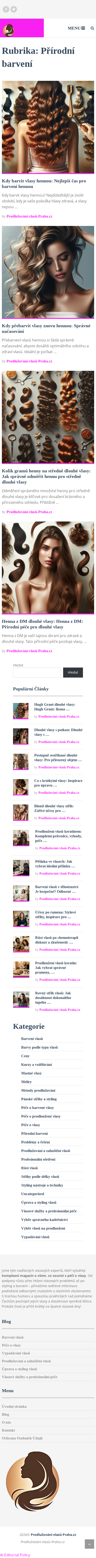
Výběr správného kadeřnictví (44, 1220)
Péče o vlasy (30, 1125)
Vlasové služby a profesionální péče (49, 1211)
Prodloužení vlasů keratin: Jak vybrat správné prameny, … (56, 967)
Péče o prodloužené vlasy (41, 1116)
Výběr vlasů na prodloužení (43, 1228)
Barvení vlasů (32, 1039)
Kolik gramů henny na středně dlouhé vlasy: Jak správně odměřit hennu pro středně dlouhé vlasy (46, 476)
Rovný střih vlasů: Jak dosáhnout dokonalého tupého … (53, 997)
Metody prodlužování (38, 1090)
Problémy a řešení (35, 1142)
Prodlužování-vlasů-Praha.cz (29, 216)
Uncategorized (32, 1194)
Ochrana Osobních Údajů (22, 1438)
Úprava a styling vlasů (38, 1202)
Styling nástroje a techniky (42, 1185)
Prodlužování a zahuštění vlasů (45, 1151)
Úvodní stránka (14, 1406)
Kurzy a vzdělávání (36, 1065)
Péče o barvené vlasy (37, 1108)
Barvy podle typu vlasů (39, 1047)
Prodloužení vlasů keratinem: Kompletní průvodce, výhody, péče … (58, 836)
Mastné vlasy (31, 1073)
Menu (74, 28)
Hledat (18, 665)
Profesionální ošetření (38, 1159)
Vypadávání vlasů (35, 1237)
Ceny (25, 1056)
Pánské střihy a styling (39, 1099)
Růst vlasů (29, 1168)
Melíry (26, 1082)
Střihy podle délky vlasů (40, 1177)
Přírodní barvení (34, 1133)
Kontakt (8, 1430)
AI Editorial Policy (15, 1555)
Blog (5, 1414)
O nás (6, 1422)
